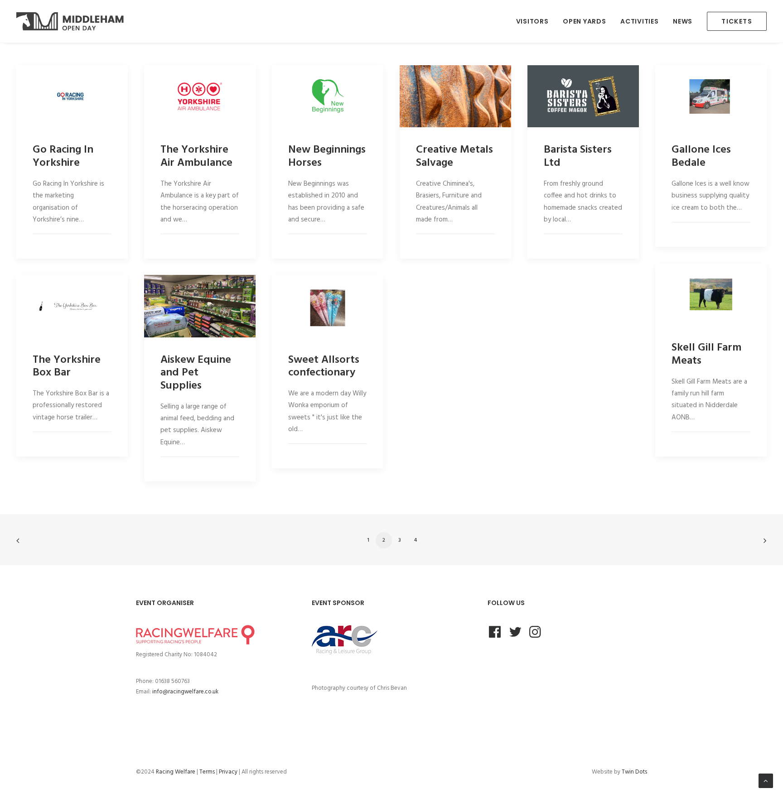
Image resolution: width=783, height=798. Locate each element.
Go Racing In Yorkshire (63, 156)
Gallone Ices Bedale (701, 156)
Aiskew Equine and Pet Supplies (195, 373)
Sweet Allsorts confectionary (323, 366)
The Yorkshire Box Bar (67, 366)
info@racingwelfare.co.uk (185, 692)
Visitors (532, 21)
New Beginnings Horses (327, 156)
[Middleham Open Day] (70, 21)
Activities (639, 21)
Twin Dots (634, 772)
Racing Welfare (175, 772)
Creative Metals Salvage (454, 156)
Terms (207, 772)
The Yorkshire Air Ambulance (196, 156)
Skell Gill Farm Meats (706, 354)
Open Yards (584, 21)
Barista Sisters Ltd (578, 156)
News (682, 21)
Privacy (228, 772)
